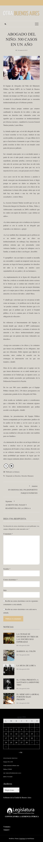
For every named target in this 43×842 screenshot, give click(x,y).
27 (21, 742)
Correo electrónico (10, 579)
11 (11, 734)
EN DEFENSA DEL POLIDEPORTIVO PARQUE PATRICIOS (22, 489)
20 (21, 738)
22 (32, 738)
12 (16, 734)
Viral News (22, 838)
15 (32, 734)
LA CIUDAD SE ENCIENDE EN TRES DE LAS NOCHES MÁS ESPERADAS (27, 638)
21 (27, 738)
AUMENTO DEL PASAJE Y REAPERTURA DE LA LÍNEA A (18, 504)
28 (27, 742)
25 (11, 742)
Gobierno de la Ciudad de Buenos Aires (17, 797)
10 (6, 734)
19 (16, 738)
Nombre (6, 569)
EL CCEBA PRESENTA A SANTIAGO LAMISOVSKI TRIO (28, 682)
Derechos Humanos (28, 476)
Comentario (8, 534)
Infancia (16, 472)
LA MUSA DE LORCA (26, 665)
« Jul (20, 752)
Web (5, 590)
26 (16, 742)
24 (6, 742)
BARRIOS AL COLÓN (26, 651)
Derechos (18, 476)
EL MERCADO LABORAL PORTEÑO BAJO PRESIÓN (28, 697)
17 (6, 738)
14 (27, 734)
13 (21, 734)
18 (11, 738)
